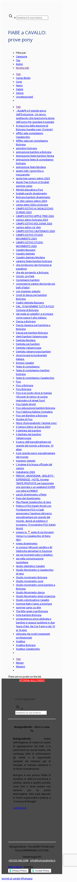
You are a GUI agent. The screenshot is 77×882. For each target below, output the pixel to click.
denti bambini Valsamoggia (31, 336)
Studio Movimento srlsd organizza (35, 596)
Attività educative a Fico (29, 189)
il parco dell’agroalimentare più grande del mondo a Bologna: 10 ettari (34, 445)
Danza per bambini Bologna (32, 332)
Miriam (20, 662)
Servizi (19, 93)
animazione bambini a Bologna (33, 152)
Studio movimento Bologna (31, 577)
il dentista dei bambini (28, 430)
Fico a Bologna (24, 385)
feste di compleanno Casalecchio (35, 377)
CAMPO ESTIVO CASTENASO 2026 (35, 231)
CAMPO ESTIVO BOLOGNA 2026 (34, 223)
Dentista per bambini (28, 344)
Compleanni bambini (27, 280)
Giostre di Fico (24, 419)
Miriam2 (20, 666)
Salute (19, 89)
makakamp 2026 (25, 472)
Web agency (15, 866)
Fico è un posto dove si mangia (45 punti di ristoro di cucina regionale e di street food (34, 396)
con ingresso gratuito (28, 291)
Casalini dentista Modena (30, 257)
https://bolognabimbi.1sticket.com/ (36, 423)
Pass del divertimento (28, 498)
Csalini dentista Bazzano (30, 302)
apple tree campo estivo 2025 (33, 178)
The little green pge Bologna (32, 611)
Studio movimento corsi (29, 581)
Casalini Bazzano (26, 249)
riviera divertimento (27, 543)
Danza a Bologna (26, 321)
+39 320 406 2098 (18, 860)
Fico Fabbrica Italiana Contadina (34, 411)
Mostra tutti (22, 67)
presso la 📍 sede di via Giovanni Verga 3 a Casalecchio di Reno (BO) (35, 536)
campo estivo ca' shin (28, 227)
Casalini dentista (25, 253)
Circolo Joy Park (25, 276)
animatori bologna (26, 148)
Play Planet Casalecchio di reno (33, 502)
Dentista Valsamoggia (28, 347)
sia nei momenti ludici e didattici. (34, 554)
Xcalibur (20, 641)
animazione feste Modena (31, 167)
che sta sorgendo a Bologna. (32, 272)
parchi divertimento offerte (31, 494)
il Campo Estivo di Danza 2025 (33, 426)
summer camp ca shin (28, 607)
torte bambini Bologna (28, 615)
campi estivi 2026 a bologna (32, 204)
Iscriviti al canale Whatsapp (17, 878)
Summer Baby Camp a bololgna (34, 603)
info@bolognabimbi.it (42, 860)
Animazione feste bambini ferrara (35, 155)
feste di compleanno (28, 366)
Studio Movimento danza (30, 592)
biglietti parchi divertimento (31, 193)
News (19, 85)
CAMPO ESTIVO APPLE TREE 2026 (35, 216)
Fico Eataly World (26, 404)
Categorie (21, 56)
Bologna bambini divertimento (33, 197)
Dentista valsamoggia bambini (33, 351)
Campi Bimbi (23, 77)
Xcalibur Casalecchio (28, 648)
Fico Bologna (23, 389)
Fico (18, 381)
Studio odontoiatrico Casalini (32, 599)
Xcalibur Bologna (26, 645)
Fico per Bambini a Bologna (31, 415)
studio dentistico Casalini (30, 566)
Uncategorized (24, 96)
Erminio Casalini (25, 362)
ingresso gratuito (26, 460)
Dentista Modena (26, 340)
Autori (19, 64)
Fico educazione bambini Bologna (35, 408)
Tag (18, 60)
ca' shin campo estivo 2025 (31, 201)
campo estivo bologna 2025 (32, 219)
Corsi (19, 81)
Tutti (18, 74)
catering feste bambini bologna (34, 261)
